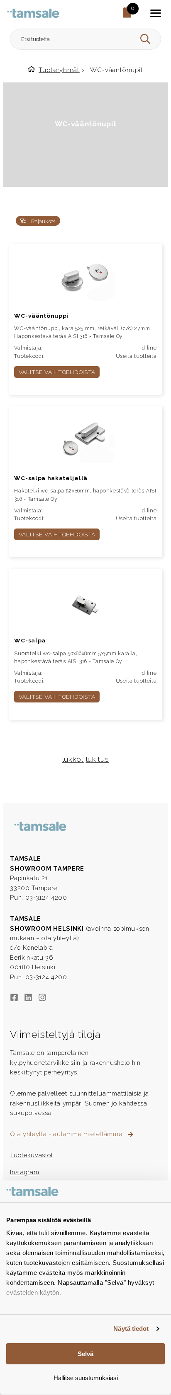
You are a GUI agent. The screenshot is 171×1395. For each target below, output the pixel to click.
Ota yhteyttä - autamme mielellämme (67, 1133)
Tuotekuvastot (31, 1154)
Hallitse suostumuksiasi (86, 1377)
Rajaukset (42, 221)
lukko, (73, 759)
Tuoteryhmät (59, 70)
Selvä (85, 1353)
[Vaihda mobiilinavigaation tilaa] (155, 13)
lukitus (97, 759)
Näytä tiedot (131, 1328)
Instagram (24, 1171)
